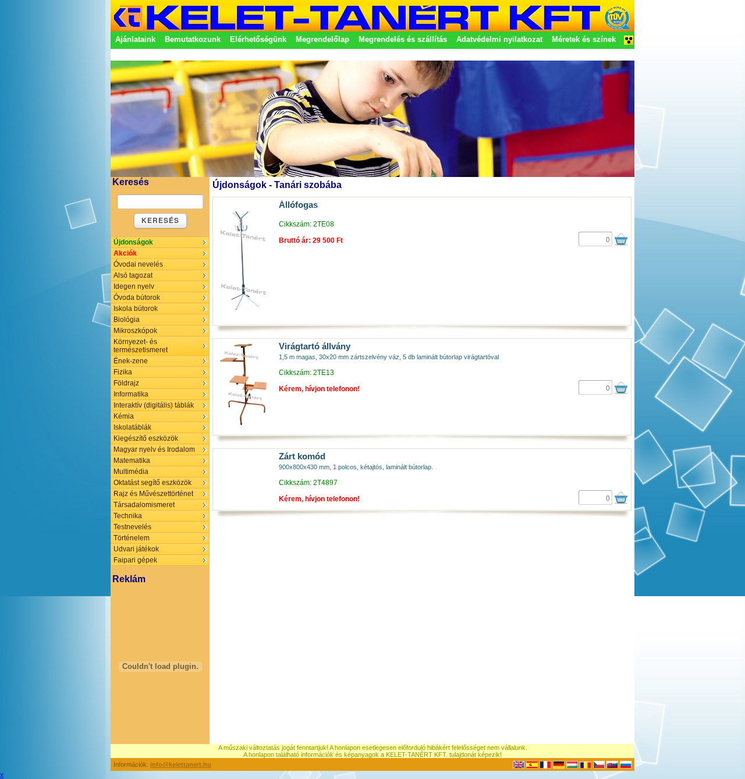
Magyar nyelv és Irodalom (154, 449)
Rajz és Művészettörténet (153, 494)
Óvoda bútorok (136, 297)
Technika (127, 516)
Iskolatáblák (132, 427)
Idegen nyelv (133, 286)
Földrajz (126, 383)
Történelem (131, 538)
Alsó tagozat (132, 275)
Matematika (131, 460)
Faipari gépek (135, 560)
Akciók (125, 253)
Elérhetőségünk (258, 39)
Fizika (122, 372)
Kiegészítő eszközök (145, 438)
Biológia (126, 320)
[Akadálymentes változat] (628, 44)
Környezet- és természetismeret (140, 346)
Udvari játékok (136, 549)
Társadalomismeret (144, 505)
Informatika (130, 394)
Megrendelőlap (322, 39)
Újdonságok (133, 242)
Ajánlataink (135, 39)
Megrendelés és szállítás (403, 39)
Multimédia (130, 472)
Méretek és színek (584, 39)
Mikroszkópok (135, 331)
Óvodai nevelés (138, 264)
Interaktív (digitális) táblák (153, 405)
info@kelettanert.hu (180, 764)
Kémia (123, 416)
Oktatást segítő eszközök (152, 483)
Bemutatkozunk (193, 39)
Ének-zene (130, 361)
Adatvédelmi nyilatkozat (499, 39)
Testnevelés (132, 527)
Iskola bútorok (135, 308)
